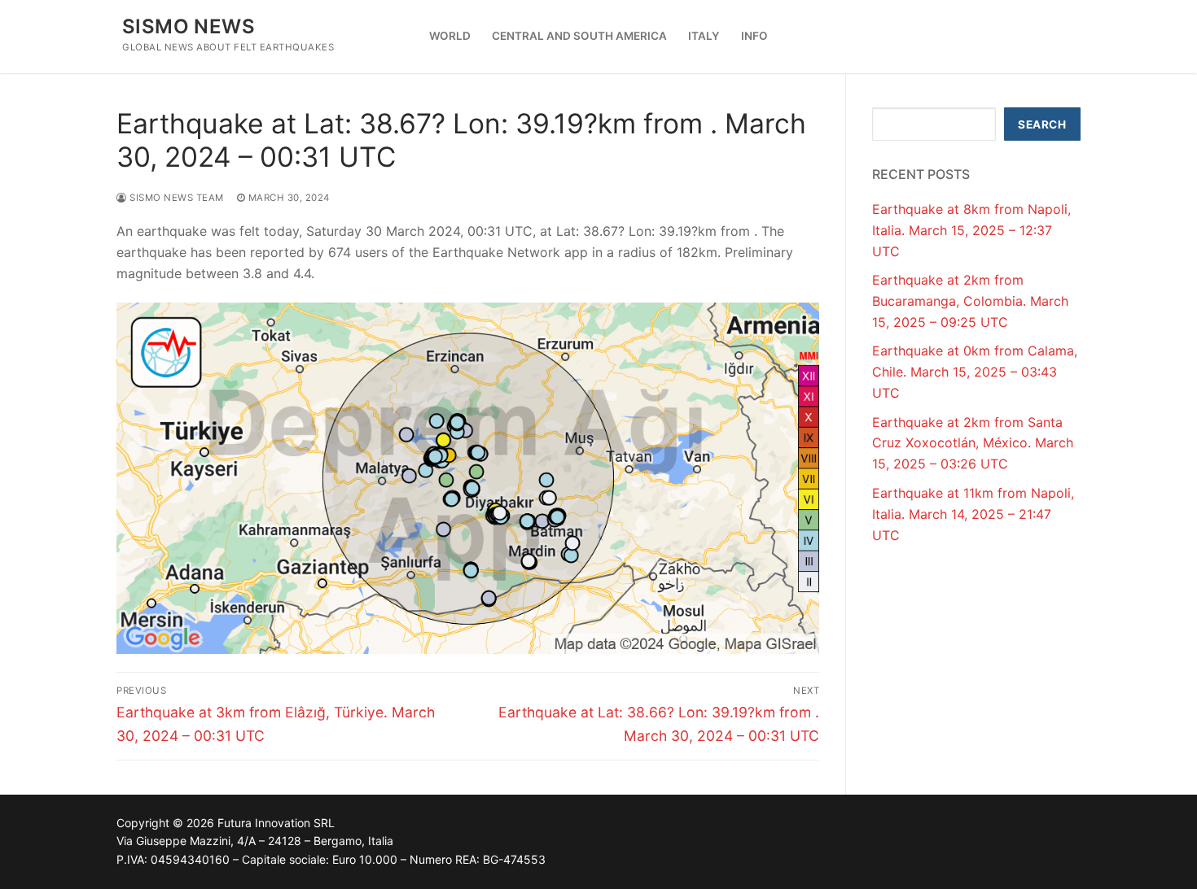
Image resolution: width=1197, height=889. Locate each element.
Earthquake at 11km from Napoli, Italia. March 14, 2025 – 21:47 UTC (973, 514)
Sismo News (188, 26)
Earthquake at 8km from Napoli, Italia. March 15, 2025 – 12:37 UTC (971, 230)
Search (1042, 124)
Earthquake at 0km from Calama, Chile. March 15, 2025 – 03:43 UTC (974, 371)
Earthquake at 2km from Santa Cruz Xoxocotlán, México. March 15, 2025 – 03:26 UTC (972, 443)
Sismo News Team (175, 197)
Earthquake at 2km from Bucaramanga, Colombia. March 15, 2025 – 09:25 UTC (970, 301)
